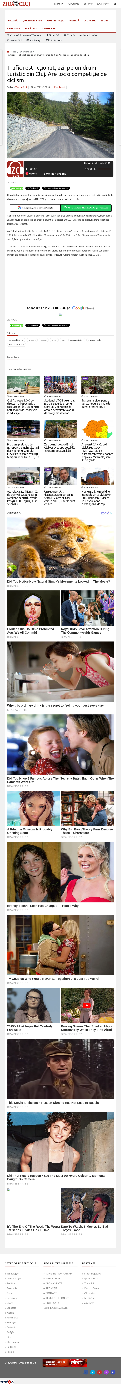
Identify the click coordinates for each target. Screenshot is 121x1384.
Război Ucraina (89, 35)
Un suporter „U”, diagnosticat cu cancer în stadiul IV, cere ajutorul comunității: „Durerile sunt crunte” (59, 498)
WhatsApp (104, 4)
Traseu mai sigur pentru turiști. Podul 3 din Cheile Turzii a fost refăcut (96, 403)
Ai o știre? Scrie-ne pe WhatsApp (25, 35)
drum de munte (94, 340)
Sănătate (31, 28)
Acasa (12, 51)
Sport (104, 20)
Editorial (11, 1346)
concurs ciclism (76, 340)
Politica (11, 1283)
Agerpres (89, 1302)
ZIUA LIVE (53, 35)
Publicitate (73, 4)
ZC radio (70, 35)
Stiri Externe (13, 1342)
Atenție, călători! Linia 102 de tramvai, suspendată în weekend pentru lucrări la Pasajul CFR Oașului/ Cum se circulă (22, 498)
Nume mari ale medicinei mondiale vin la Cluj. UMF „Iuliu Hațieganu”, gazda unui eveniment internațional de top (96, 498)
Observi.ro (89, 1293)
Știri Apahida (55, 40)
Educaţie (11, 1322)
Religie (10, 1332)
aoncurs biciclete (16, 340)
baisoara (32, 340)
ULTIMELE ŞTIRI (33, 20)
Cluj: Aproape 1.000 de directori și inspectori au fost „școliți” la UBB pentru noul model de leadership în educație (23, 406)
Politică (74, 20)
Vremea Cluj (15, 40)
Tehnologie (13, 1273)
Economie (90, 20)
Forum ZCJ (12, 1317)
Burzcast (58, 1379)
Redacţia (58, 4)
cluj (63, 340)
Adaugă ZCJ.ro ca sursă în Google (37, 207)
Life (9, 1337)
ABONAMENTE (54, 1283)
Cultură (11, 1327)
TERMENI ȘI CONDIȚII (58, 1298)
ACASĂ (14, 20)
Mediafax (89, 1298)
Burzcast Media (72, 1379)
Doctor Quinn (91, 1288)
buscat (43, 340)
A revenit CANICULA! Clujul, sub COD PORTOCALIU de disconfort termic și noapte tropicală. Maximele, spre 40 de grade (97, 452)
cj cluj (54, 340)
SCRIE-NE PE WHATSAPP (59, 1273)
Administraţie (55, 20)
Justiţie (10, 1312)
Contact (88, 4)
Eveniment (13, 28)
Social (10, 1293)
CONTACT (51, 1293)
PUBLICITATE (53, 1278)
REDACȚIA (51, 1288)
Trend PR (89, 1283)
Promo (10, 1351)
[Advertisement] (60, 282)
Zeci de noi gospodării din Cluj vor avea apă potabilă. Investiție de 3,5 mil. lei (59, 447)
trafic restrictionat (16, 345)
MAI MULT (47, 28)
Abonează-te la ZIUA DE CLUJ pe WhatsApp (88, 207)
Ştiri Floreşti (35, 40)
